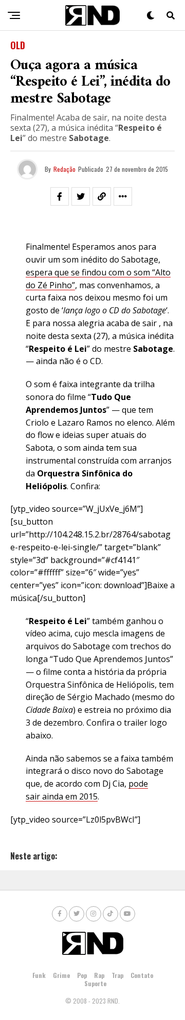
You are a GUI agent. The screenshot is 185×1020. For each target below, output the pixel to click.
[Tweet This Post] (80, 196)
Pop (82, 975)
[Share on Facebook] (59, 196)
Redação (64, 169)
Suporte (95, 983)
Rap (99, 975)
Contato (142, 975)
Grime (61, 975)
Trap (117, 975)
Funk (39, 975)
